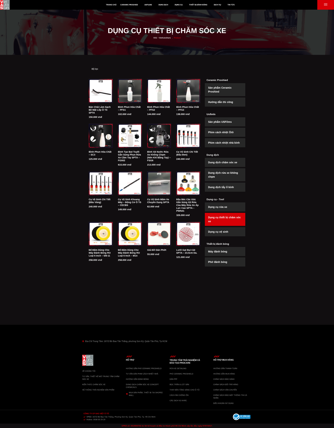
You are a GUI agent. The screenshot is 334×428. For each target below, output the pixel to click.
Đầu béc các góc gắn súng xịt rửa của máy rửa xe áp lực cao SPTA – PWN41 (187, 205)
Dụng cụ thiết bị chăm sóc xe (167, 31)
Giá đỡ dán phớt (156, 250)
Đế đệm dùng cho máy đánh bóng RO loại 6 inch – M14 (129, 253)
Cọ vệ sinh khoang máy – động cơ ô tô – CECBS (129, 202)
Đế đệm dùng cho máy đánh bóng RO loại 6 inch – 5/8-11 (100, 253)
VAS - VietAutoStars (162, 38)
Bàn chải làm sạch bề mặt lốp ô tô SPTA (100, 110)
